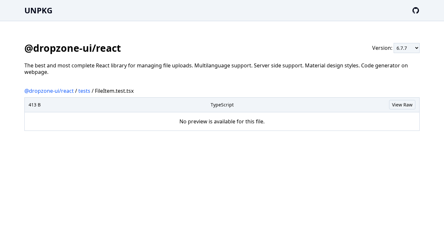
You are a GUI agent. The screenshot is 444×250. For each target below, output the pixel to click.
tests (84, 90)
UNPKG (38, 10)
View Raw (402, 105)
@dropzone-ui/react (49, 90)
